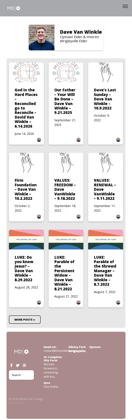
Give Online (51, 387)
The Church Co (16, 403)
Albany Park (77, 347)
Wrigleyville (77, 351)
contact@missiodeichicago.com (63, 351)
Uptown (95, 347)
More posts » (24, 319)
